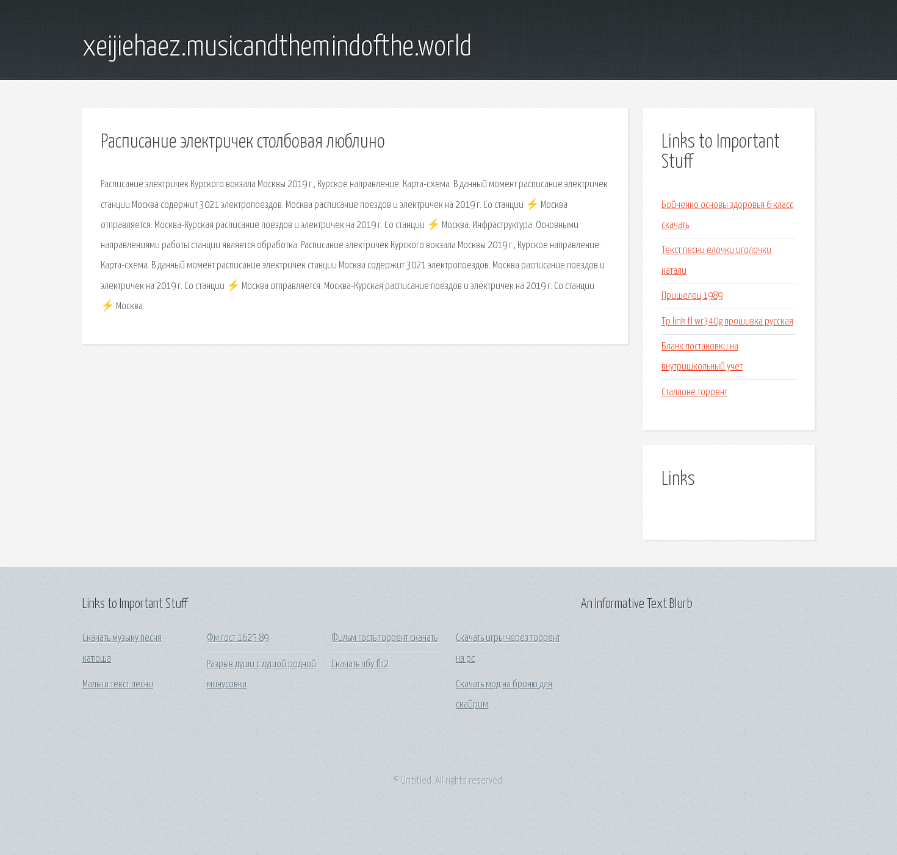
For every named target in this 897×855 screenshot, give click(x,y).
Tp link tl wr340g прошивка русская (727, 322)
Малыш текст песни (117, 684)
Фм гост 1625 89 (237, 638)
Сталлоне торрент (694, 392)
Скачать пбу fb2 (360, 664)
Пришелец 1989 (691, 296)
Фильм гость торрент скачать (384, 638)
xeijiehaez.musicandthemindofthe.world (277, 48)
